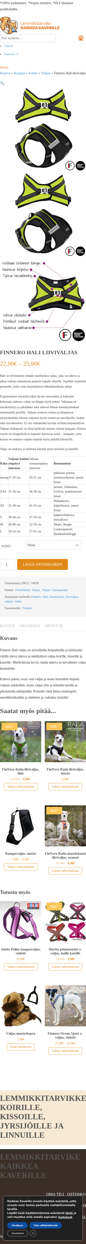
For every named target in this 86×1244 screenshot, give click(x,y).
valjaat (8, 601)
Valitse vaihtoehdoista (20, 786)
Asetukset (65, 1217)
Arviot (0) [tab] (54, 626)
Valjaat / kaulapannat (54, 590)
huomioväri (57, 596)
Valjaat (45, 73)
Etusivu (5, 73)
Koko (6, 546)
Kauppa (19, 73)
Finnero (36, 596)
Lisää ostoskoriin (42, 564)
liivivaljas (72, 596)
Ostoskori (11, 54)
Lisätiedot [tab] (29, 626)
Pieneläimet (22, 590)
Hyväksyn (17, 1225)
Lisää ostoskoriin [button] (20, 1046)
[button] (2, 83)
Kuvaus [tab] (7, 626)
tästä (69, 1213)
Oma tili (8, 45)
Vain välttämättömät (45, 1225)
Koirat (33, 73)
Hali (45, 596)
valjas (17, 601)
